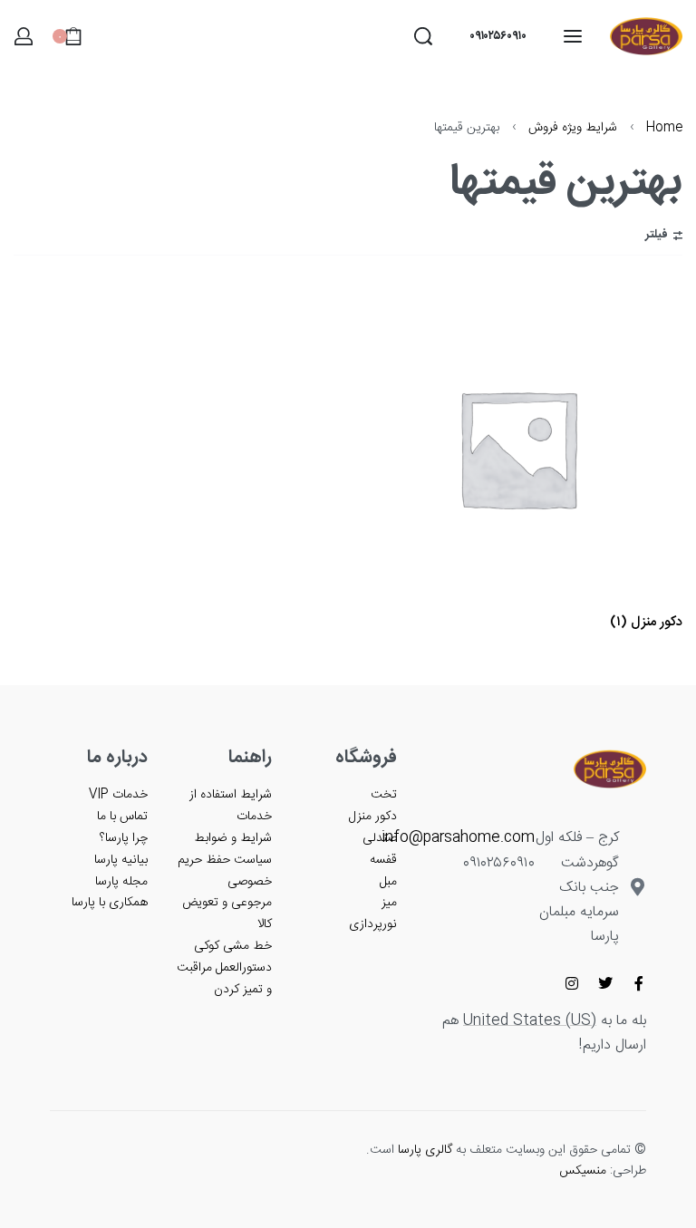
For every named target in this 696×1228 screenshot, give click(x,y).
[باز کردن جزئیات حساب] (24, 36)
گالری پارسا (425, 1150)
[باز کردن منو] (573, 36)
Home (664, 128)
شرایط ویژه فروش (572, 128)
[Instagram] (572, 983)
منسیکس (582, 1171)
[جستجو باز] (423, 36)
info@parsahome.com (458, 838)
